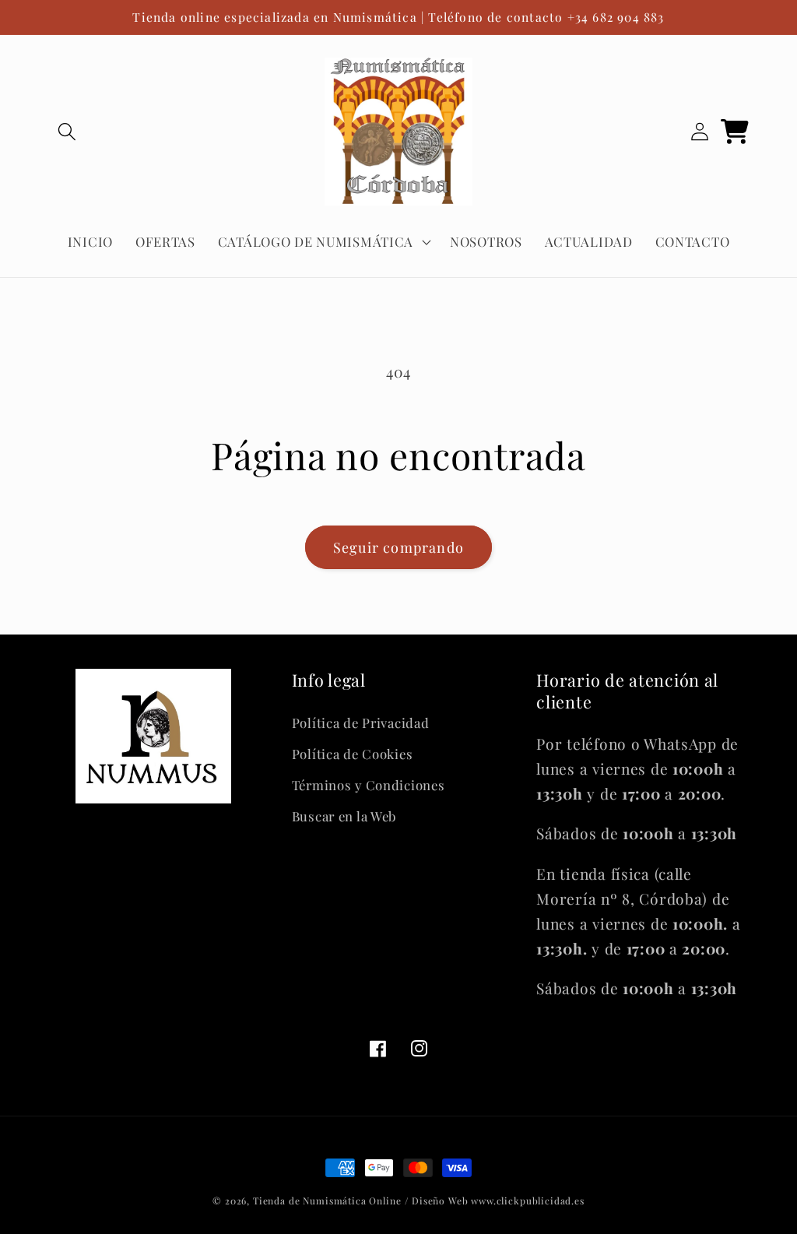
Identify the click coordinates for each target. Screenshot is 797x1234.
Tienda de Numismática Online (327, 1200)
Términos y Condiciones (368, 784)
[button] (67, 132)
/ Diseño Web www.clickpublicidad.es (494, 1200)
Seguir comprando (398, 547)
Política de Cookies (352, 753)
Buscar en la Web (344, 815)
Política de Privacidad (361, 722)
